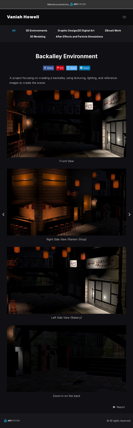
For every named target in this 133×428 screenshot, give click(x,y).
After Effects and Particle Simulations (79, 36)
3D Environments (36, 30)
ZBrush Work (113, 30)
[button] (118, 407)
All (13, 30)
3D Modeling (37, 36)
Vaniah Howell (23, 16)
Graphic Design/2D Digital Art (76, 30)
